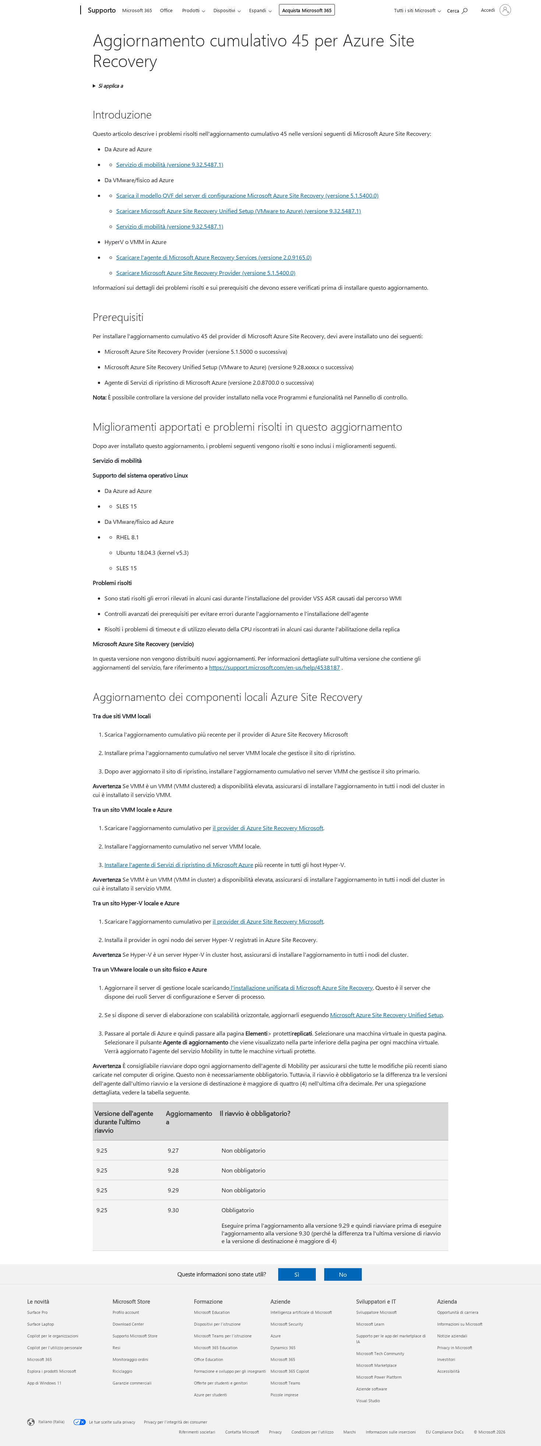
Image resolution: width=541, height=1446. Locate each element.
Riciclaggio (122, 1371)
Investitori (446, 1359)
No (343, 1274)
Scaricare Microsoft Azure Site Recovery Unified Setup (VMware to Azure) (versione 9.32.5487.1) (238, 211)
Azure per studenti (210, 1394)
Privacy (275, 1432)
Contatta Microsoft (242, 1432)
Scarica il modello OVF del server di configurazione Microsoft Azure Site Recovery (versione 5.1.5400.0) (247, 195)
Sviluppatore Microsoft (376, 1312)
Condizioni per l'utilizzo (312, 1432)
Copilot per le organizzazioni (52, 1336)
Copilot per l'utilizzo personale (54, 1347)
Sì (296, 1274)
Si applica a (110, 85)
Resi (116, 1347)
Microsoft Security (286, 1324)
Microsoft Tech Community (380, 1353)
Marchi (349, 1432)
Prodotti (190, 10)
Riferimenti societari (197, 1432)
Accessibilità (448, 1371)
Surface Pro (37, 1312)
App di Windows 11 (44, 1383)
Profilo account (126, 1312)
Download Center (128, 1324)
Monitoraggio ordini (130, 1359)
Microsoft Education (212, 1312)
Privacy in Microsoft (454, 1347)
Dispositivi (224, 10)
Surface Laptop (40, 1324)
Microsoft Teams (285, 1383)
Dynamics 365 (283, 1347)
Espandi (257, 10)
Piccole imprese (284, 1394)
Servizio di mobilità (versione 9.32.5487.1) (169, 164)
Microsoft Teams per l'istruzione (223, 1336)
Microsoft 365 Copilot (289, 1371)
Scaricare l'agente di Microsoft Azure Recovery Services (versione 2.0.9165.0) (214, 257)
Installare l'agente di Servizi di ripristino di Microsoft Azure (179, 864)
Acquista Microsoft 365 (307, 10)
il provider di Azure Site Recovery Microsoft (268, 828)
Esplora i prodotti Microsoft (51, 1371)
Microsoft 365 (137, 10)
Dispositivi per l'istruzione (217, 1324)
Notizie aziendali (452, 1336)
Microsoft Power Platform (379, 1377)
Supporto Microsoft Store (135, 1336)
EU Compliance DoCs (445, 1432)
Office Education (208, 1359)
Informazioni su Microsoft (459, 1324)
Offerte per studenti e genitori (221, 1383)
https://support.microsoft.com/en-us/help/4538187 (274, 667)
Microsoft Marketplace (376, 1365)
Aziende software (371, 1389)
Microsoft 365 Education (215, 1347)
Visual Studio (368, 1400)
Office (166, 10)
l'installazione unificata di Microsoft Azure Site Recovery (302, 987)
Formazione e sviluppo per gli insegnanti (230, 1371)
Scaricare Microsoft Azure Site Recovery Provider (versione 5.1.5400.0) (206, 272)
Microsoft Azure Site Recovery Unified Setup (386, 1015)
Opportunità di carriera (457, 1312)
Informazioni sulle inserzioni (391, 1432)
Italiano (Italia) (51, 1421)
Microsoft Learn (370, 1324)
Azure (275, 1336)
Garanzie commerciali (132, 1383)
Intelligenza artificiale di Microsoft (301, 1312)
